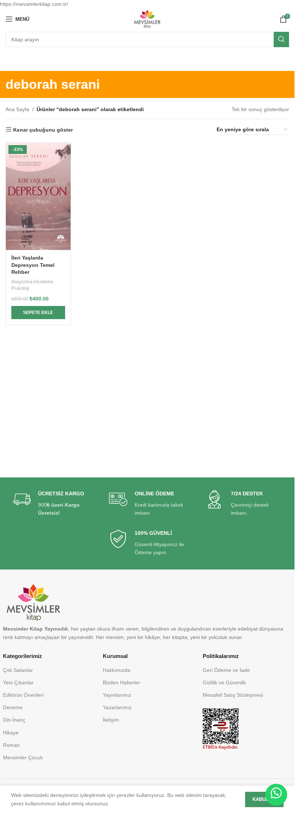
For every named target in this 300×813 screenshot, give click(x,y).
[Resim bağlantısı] (220, 729)
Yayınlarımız (117, 695)
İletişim (111, 720)
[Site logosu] (147, 19)
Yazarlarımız (117, 707)
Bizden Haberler (121, 682)
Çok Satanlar (18, 670)
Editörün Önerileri (23, 695)
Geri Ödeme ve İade (226, 670)
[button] (38, 312)
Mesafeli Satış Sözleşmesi (233, 695)
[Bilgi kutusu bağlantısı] (50, 503)
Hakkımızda (116, 670)
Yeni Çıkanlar (18, 682)
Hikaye (11, 733)
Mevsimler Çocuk (23, 757)
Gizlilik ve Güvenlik (224, 682)
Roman (11, 745)
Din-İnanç (14, 720)
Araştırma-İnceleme (32, 281)
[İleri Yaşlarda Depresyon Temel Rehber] (38, 196)
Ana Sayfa (17, 109)
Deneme (13, 707)
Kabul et (264, 799)
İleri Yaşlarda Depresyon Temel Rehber (33, 265)
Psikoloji (20, 288)
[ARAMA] (281, 39)
